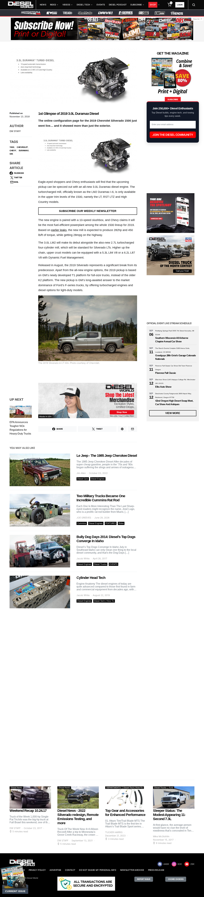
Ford (171, 787)
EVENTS (113, 564)
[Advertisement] (170, 747)
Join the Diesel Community (172, 134)
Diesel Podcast (118, 4)
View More (172, 413)
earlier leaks (59, 230)
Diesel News (16, 787)
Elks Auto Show (163, 386)
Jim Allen (81, 473)
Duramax (24, 150)
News (43, 4)
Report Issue (143, 879)
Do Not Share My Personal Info (97, 870)
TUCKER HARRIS (114, 832)
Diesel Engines (98, 479)
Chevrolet (22, 147)
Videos (66, 4)
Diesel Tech (83, 4)
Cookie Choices (176, 879)
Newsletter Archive (132, 870)
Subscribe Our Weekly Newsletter (87, 211)
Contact (70, 870)
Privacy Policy (37, 870)
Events (101, 4)
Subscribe (136, 4)
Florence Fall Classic (165, 373)
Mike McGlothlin (161, 836)
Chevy (13, 150)
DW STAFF (15, 131)
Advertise (55, 870)
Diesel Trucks (100, 564)
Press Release (156, 870)
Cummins (81, 523)
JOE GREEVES (83, 517)
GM (11, 154)
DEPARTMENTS (113, 787)
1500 (12, 147)
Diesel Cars (82, 479)
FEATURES (111, 523)
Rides (53, 4)
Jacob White (83, 558)
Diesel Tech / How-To (104, 601)
